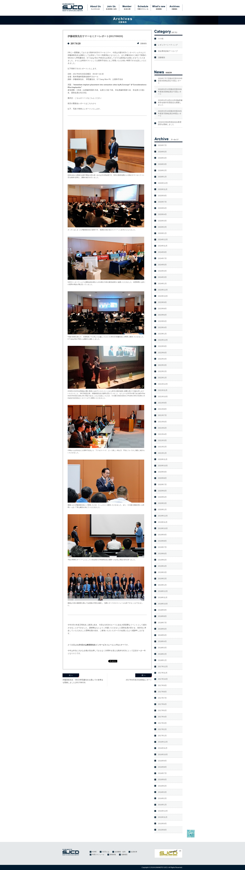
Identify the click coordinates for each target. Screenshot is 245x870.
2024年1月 (162, 284)
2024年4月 (162, 271)
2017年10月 (163, 679)
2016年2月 (162, 798)
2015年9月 (162, 824)
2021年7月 (162, 415)
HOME (94, 852)
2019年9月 (162, 535)
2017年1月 (162, 736)
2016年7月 (162, 773)
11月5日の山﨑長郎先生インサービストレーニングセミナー (100, 645)
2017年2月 (162, 729)
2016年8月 (162, 767)
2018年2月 (162, 654)
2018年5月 (162, 635)
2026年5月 (162, 152)
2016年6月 (162, 779)
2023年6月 (162, 315)
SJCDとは (95, 7)
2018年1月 (162, 660)
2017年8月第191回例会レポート (139, 680)
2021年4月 (162, 434)
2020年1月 (162, 509)
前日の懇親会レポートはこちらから (82, 103)
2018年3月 (162, 648)
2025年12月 (163, 183)
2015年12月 (163, 811)
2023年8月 (162, 309)
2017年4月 (162, 717)
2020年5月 (162, 497)
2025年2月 (162, 227)
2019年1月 (162, 585)
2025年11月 (162, 189)
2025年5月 (162, 208)
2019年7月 (162, 547)
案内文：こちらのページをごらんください (85, 98)
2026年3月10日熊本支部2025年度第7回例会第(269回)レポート (170, 113)
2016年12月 (163, 742)
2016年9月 (162, 761)
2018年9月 (162, 610)
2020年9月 (162, 472)
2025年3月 (162, 221)
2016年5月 (162, 786)
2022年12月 (163, 340)
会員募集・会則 (111, 7)
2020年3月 (162, 503)
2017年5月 (162, 710)
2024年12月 (163, 239)
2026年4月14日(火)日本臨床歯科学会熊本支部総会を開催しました (170, 102)
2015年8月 (162, 830)
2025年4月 (162, 214)
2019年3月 (162, 572)
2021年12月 (163, 384)
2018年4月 (162, 641)
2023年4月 (162, 327)
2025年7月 (162, 202)
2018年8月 (162, 616)
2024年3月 (162, 277)
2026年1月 (162, 177)
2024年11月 (162, 246)
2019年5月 (162, 560)
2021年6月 (162, 422)
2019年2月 (162, 579)
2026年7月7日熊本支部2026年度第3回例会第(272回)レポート (170, 80)
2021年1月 (162, 453)
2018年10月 (163, 604)
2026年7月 (162, 145)
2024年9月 (162, 252)
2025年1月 (162, 233)
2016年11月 (162, 748)
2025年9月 (162, 196)
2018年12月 (163, 591)
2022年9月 (162, 346)
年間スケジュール (143, 7)
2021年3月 (162, 440)
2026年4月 (162, 158)
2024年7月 (162, 258)
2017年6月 (162, 704)
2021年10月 (163, 396)
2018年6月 (162, 629)
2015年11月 (162, 817)
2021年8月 (162, 409)
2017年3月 (162, 723)
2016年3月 (162, 792)
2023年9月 (162, 302)
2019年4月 (162, 566)
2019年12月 (163, 516)
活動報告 (174, 7)
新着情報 (159, 7)
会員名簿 (127, 7)
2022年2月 (162, 371)
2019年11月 (162, 522)
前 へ (143, 675)
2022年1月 (162, 378)
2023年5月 (162, 321)
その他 (160, 39)
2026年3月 (162, 164)
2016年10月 (163, 754)
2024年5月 (162, 265)
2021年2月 (162, 447)
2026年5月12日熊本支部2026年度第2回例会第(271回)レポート (170, 91)
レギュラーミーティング (168, 45)
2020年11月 (162, 459)
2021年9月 (162, 403)
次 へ (71, 675)
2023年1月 (162, 334)
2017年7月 (162, 698)
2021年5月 (162, 428)
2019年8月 (162, 541)
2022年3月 (162, 365)
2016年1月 (162, 805)
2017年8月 (162, 692)
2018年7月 (162, 623)
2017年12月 (163, 666)
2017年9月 (162, 685)
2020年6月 (162, 491)
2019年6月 (162, 554)
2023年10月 (163, 296)
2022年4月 (162, 359)
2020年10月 (163, 466)
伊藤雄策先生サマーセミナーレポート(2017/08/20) (95, 36)
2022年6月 (162, 353)
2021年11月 (162, 390)
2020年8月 (162, 478)
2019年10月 (163, 528)
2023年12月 (163, 290)
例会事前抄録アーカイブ (168, 51)
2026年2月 (162, 170)
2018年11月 (162, 597)
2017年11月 (162, 673)
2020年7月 (162, 484)
